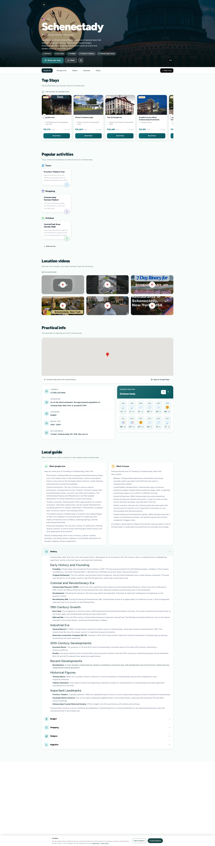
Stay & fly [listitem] (47, 70)
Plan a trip (168, 70)
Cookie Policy (96, 843)
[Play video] (63, 284)
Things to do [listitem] (61, 70)
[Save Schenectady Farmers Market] (66, 211)
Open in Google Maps (161, 379)
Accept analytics (155, 841)
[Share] (80, 60)
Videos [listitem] (74, 70)
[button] (57, 117)
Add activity (51, 246)
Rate (72, 60)
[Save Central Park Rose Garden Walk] (66, 238)
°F (168, 392)
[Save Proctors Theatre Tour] (66, 184)
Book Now (56, 136)
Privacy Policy (105, 843)
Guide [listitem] (98, 70)
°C (163, 392)
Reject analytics (139, 841)
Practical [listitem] (86, 70)
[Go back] (44, 4)
